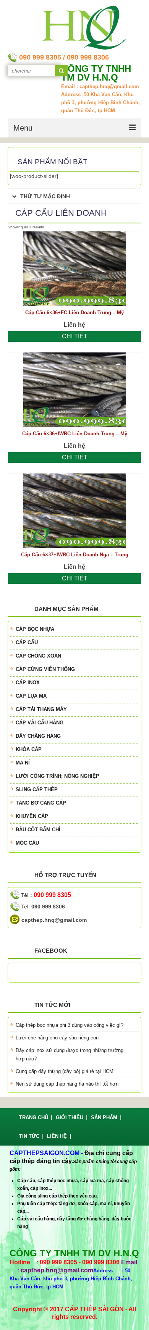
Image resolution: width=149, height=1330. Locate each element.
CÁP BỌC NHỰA (35, 629)
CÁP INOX (28, 682)
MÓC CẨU (27, 843)
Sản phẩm (104, 1117)
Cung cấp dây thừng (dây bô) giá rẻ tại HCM (64, 1071)
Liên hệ (57, 1136)
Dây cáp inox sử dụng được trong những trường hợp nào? (69, 1054)
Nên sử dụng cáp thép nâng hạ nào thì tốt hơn (67, 1084)
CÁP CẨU (27, 642)
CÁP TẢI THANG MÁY (41, 709)
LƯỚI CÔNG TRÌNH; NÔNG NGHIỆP (57, 776)
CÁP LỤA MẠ (31, 696)
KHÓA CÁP (29, 749)
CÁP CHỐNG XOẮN (38, 656)
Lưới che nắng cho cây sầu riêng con (57, 1038)
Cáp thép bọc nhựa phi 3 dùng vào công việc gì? (69, 1025)
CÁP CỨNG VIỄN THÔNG (45, 669)
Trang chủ (33, 1117)
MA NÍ (23, 763)
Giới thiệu (69, 1117)
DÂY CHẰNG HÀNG (38, 736)
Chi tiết (74, 336)
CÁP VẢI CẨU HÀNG (39, 723)
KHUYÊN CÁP (32, 816)
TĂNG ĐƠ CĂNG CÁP (41, 803)
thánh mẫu (23, 976)
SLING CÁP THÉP (37, 789)
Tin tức (29, 1136)
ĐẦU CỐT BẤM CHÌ (38, 829)
